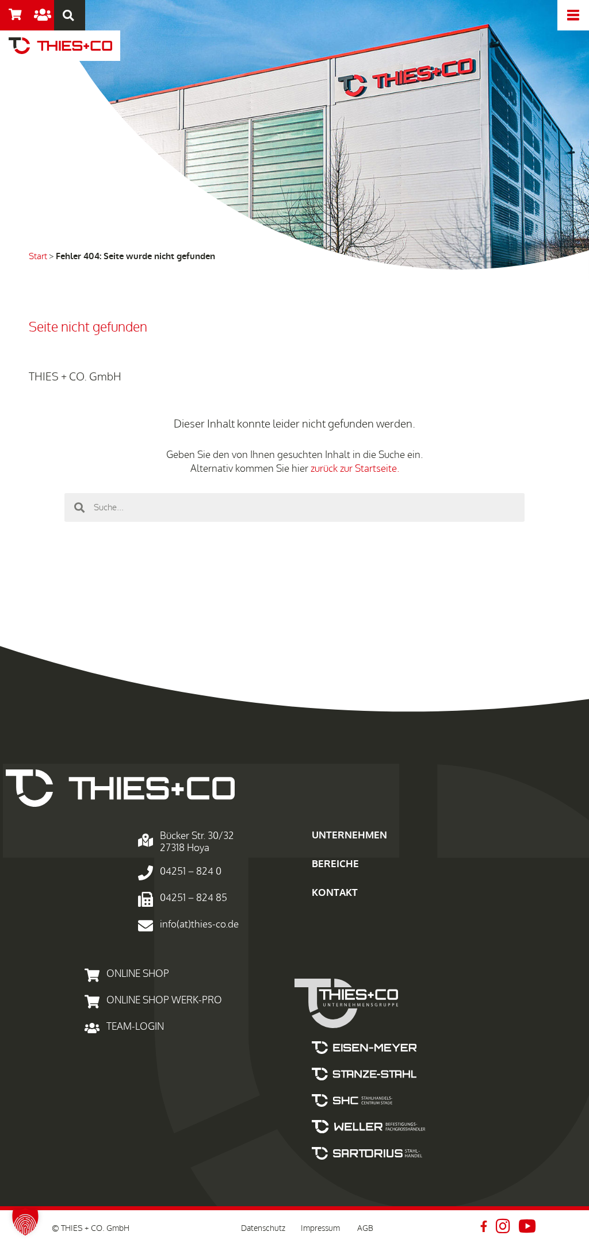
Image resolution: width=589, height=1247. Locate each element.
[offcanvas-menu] (573, 15)
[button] (68, 15)
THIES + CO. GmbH (75, 377)
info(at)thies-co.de (199, 924)
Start (38, 256)
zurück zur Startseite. (355, 468)
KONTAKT (335, 892)
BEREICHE (335, 864)
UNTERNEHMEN (349, 835)
